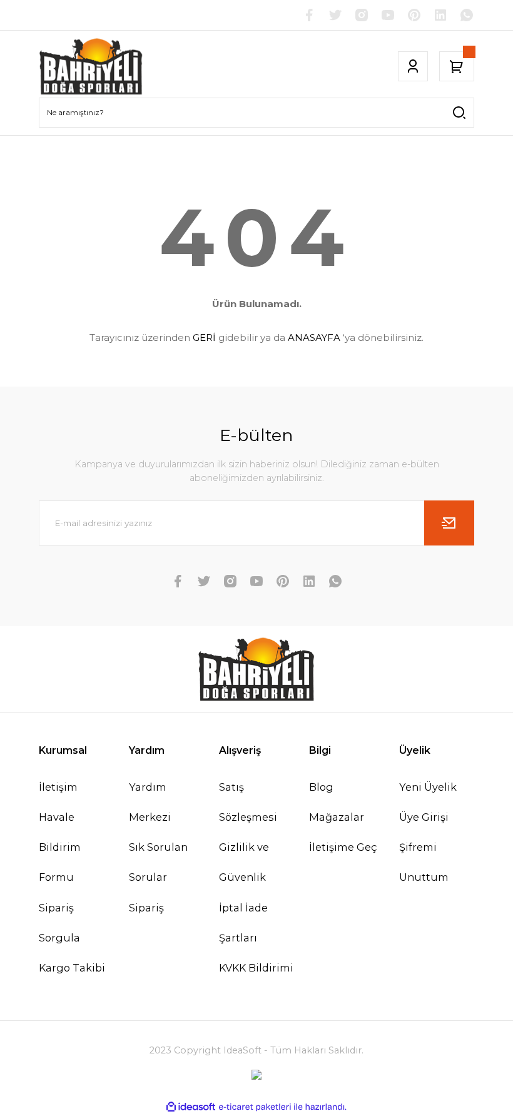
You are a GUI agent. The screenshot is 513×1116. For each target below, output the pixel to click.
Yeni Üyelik (428, 787)
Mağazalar (336, 817)
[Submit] (449, 522)
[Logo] (91, 66)
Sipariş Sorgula (59, 922)
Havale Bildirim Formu (60, 847)
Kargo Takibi (72, 967)
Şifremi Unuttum (424, 862)
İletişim (58, 787)
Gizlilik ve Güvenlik (244, 862)
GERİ (204, 337)
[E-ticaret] (255, 1107)
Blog (321, 787)
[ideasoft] (191, 1107)
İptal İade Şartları (243, 922)
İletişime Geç (343, 847)
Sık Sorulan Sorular (158, 862)
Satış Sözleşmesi (248, 802)
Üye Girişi (424, 817)
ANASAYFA (314, 337)
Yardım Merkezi (150, 802)
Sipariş (146, 907)
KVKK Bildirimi (256, 967)
